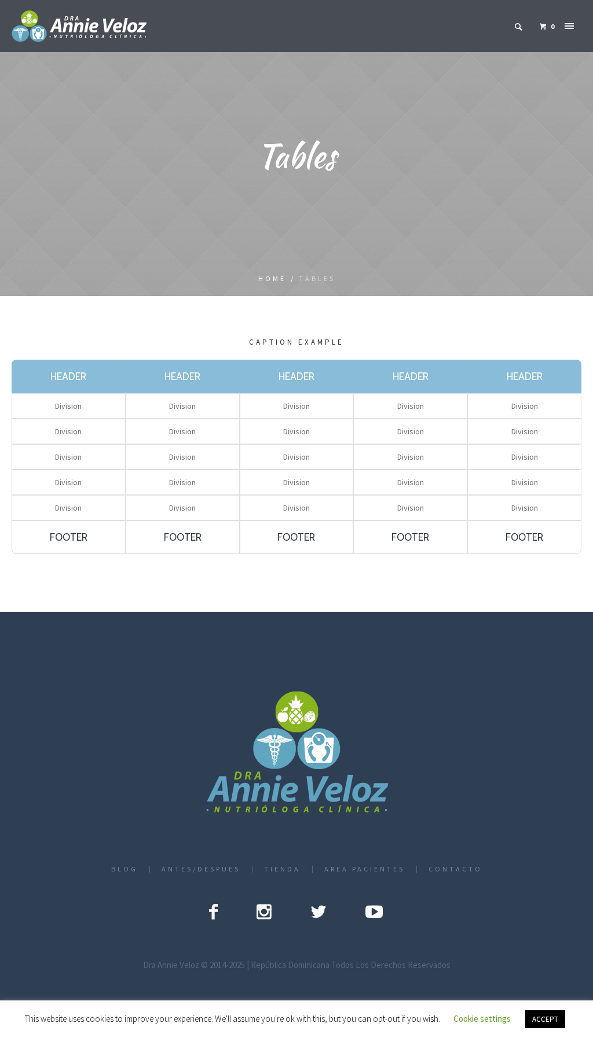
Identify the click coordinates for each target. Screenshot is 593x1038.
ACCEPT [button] (545, 1019)
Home (272, 278)
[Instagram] (264, 911)
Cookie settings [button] (482, 1018)
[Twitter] (318, 911)
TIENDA (282, 869)
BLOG (124, 869)
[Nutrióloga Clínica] (297, 753)
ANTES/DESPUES (201, 869)
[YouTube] (374, 911)
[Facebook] (213, 911)
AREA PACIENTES (364, 869)
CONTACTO (455, 869)
